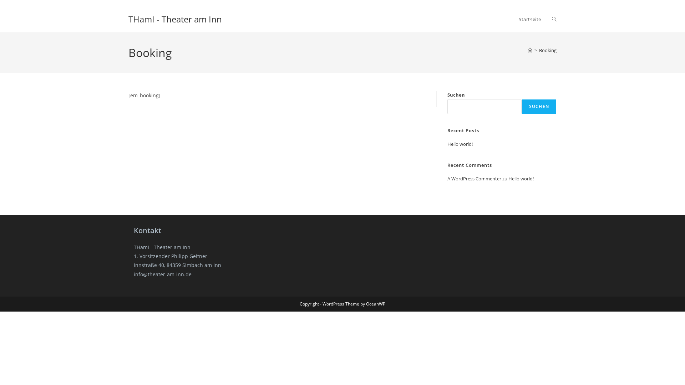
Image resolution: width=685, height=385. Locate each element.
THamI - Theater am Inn (175, 19)
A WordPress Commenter (474, 178)
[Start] (530, 50)
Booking (548, 50)
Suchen (456, 95)
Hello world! (460, 144)
